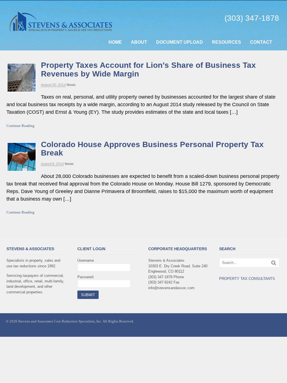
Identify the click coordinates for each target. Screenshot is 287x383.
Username (85, 260)
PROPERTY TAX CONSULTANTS (247, 279)
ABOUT (139, 42)
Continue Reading (20, 126)
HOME (115, 42)
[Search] (273, 262)
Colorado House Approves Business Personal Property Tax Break (152, 148)
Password (85, 277)
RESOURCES (226, 42)
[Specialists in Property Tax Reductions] (65, 29)
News (71, 85)
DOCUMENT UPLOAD (179, 42)
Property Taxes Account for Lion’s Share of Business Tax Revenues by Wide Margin (148, 69)
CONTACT (261, 42)
